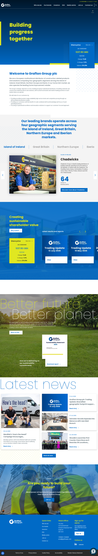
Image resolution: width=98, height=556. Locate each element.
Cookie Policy (46, 553)
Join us (44, 538)
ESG (43, 532)
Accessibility (58, 553)
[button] (2, 175)
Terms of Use (19, 553)
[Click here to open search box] (95, 5)
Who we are (45, 523)
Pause (92, 12)
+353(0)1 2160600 (63, 537)
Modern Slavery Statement (75, 553)
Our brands (45, 526)
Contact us (45, 541)
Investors (44, 529)
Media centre (45, 535)
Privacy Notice (33, 553)
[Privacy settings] (2, 553)
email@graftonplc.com (64, 539)
